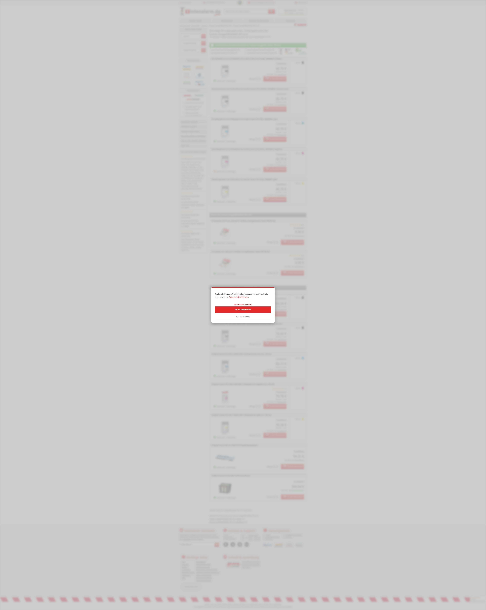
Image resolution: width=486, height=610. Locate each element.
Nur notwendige (243, 316)
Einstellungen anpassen (243, 304)
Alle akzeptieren (243, 309)
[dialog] (243, 305)
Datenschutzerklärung (238, 297)
